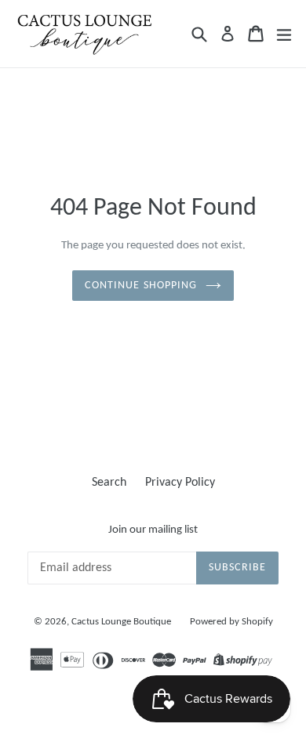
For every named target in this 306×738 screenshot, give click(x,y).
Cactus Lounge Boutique (121, 622)
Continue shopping (141, 285)
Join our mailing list (153, 530)
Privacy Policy (180, 482)
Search (109, 482)
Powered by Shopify (231, 622)
